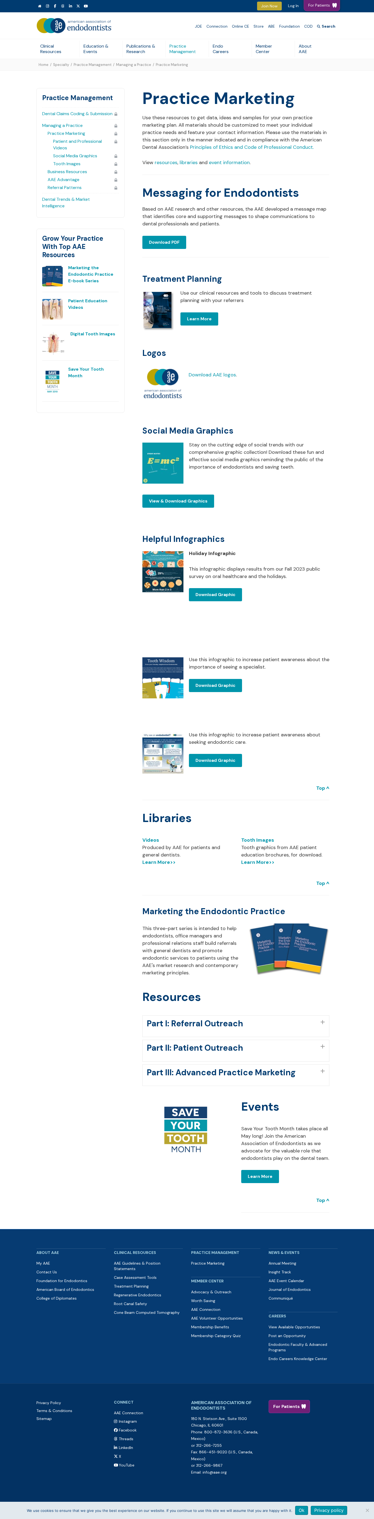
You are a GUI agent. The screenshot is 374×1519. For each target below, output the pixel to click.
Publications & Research (140, 48)
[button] (236, 1026)
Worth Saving (203, 1300)
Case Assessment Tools (135, 1277)
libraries (189, 162)
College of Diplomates (56, 1298)
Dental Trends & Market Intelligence (66, 202)
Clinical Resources (50, 48)
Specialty (61, 64)
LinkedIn (126, 1447)
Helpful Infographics (183, 539)
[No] (367, 1510)
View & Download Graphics (178, 501)
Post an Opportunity (287, 1335)
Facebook (128, 1430)
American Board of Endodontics (65, 1289)
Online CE (240, 26)
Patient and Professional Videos (77, 144)
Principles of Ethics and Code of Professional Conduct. (252, 147)
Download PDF (164, 242)
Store (259, 26)
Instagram (128, 1421)
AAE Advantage (63, 179)
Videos (150, 840)
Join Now (269, 6)
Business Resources (67, 172)
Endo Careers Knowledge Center (298, 1358)
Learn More (199, 319)
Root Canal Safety (130, 1303)
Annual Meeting (282, 1263)
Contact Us (46, 1272)
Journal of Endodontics (290, 1289)
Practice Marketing (66, 133)
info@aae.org (215, 1472)
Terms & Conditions (54, 1410)
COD (308, 26)
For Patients (286, 1406)
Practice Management (182, 48)
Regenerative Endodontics (137, 1295)
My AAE (43, 1263)
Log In (293, 5)
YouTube (126, 1465)
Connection (217, 26)
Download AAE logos (212, 374)
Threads (126, 1438)
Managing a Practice (133, 64)
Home (43, 64)
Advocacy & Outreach (211, 1291)
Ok (301, 1510)
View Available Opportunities (294, 1327)
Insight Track (280, 1272)
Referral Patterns (65, 187)
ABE (271, 26)
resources (166, 162)
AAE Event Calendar (286, 1280)
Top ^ (322, 788)
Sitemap (44, 1418)
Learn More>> (159, 862)
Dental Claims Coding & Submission (77, 114)
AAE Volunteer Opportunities (217, 1318)
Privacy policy (329, 1510)
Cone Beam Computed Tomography (147, 1312)
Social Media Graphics (75, 156)
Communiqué (281, 1298)
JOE (198, 26)
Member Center (264, 48)
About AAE (305, 48)
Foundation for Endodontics (61, 1280)
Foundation (289, 26)
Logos (154, 353)
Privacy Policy (48, 1402)
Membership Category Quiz (216, 1335)
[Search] (326, 26)
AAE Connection (205, 1309)
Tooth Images (66, 164)
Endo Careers (221, 48)
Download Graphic (215, 594)
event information (229, 162)
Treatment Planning (182, 279)
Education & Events (96, 48)
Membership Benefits (210, 1327)
